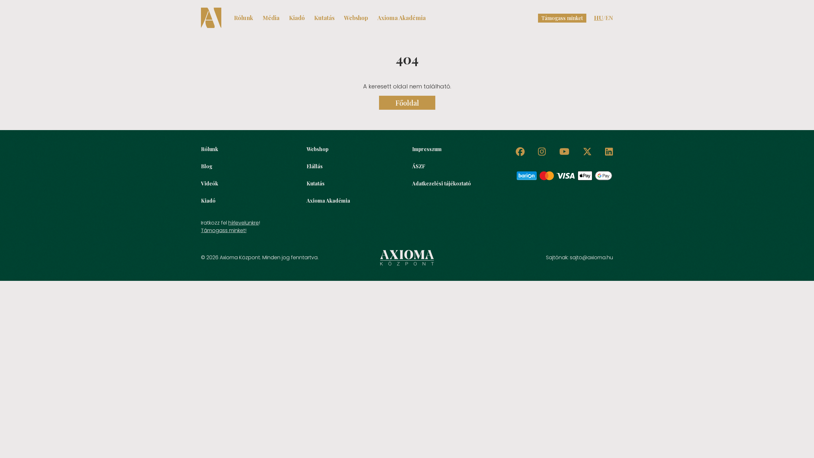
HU (598, 18)
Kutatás (324, 18)
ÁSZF (418, 166)
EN (609, 18)
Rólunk (243, 18)
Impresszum (427, 149)
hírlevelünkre (243, 222)
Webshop (356, 18)
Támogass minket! (223, 230)
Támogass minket (562, 18)
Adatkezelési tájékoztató (441, 183)
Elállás (315, 166)
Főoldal (407, 103)
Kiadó (297, 18)
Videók (209, 183)
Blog (206, 166)
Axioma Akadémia (401, 18)
